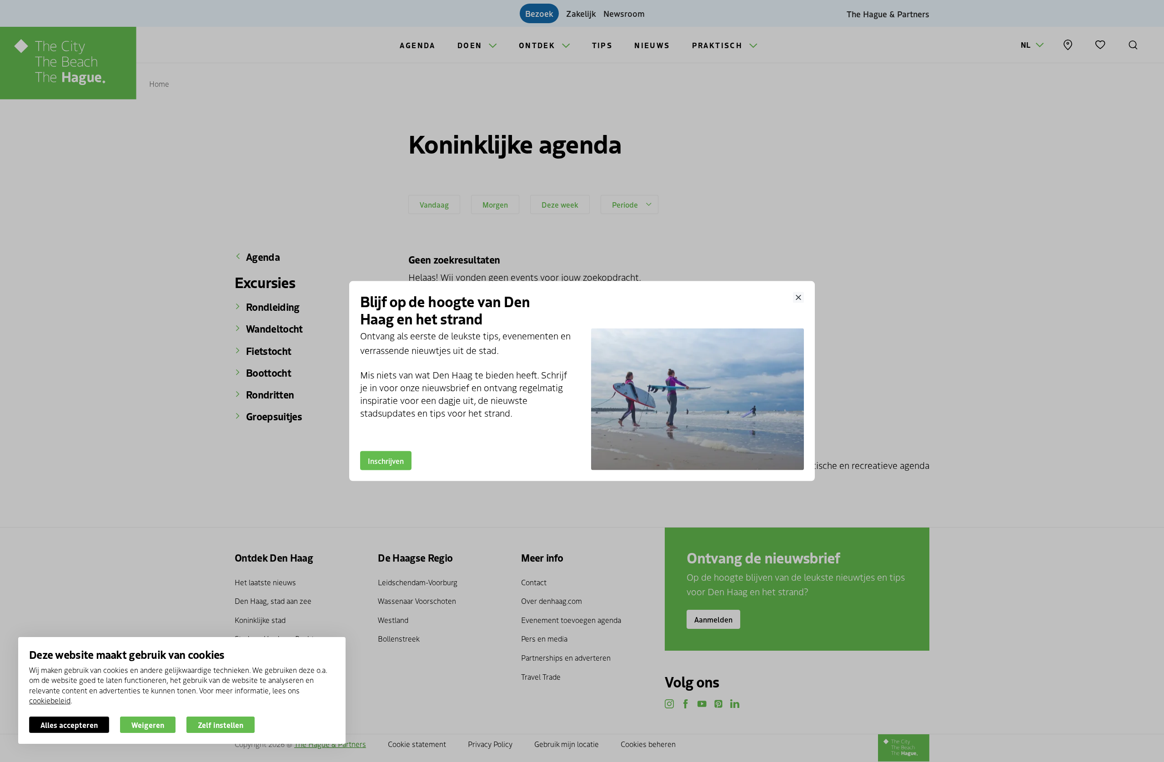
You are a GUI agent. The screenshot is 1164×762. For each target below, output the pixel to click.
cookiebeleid (49, 700)
